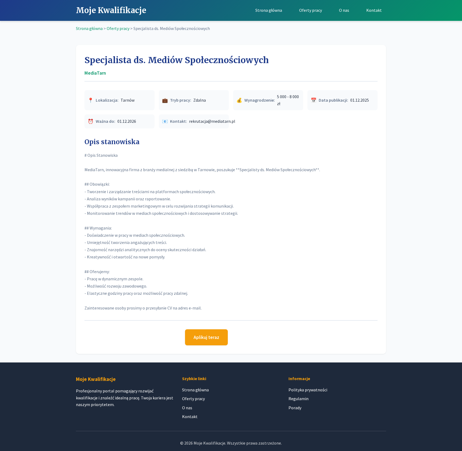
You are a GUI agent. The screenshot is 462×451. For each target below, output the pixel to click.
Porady (294, 407)
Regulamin (298, 398)
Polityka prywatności (307, 389)
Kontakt (374, 10)
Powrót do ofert (254, 336)
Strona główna (268, 10)
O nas (344, 10)
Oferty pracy (310, 10)
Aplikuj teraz (206, 337)
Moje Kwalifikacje (111, 10)
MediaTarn (95, 73)
